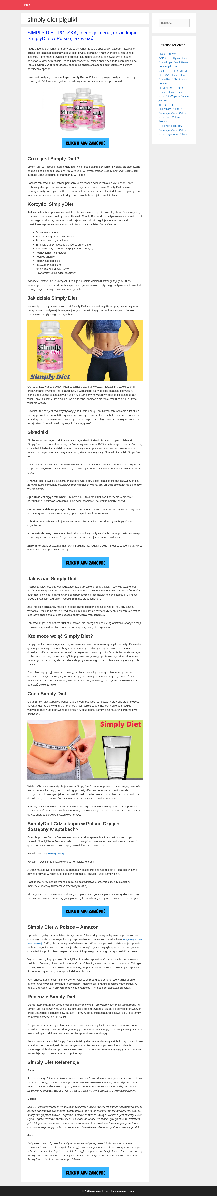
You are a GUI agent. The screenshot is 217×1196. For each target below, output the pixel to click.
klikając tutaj (56, 853)
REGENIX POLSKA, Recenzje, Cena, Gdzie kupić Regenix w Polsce (173, 130)
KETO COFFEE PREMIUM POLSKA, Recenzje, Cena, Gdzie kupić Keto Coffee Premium (172, 113)
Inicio (27, 4)
